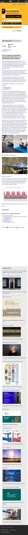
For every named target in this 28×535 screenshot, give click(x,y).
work (3, 95)
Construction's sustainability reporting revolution (12, 507)
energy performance (10, 178)
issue (17, 115)
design (4, 181)
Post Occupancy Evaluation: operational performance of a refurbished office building (14, 63)
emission (9, 180)
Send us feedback (21, 227)
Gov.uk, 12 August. (6, 447)
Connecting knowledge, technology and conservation (12, 361)
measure (22, 115)
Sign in (24, 4)
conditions (9, 87)
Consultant (12, 66)
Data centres (5, 468)
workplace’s (12, 83)
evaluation (4, 115)
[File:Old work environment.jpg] (14, 174)
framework (11, 78)
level (10, 101)
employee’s (8, 109)
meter (17, 203)
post (21, 61)
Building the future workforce (8, 325)
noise (14, 98)
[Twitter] (17, 30)
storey (23, 80)
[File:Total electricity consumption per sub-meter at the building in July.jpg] (14, 201)
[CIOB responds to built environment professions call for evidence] (12, 500)
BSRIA (9, 45)
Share (5, 227)
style (7, 78)
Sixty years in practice (7, 296)
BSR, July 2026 (6, 409)
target (7, 181)
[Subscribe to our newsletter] (11, 17)
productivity (17, 73)
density (20, 123)
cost (15, 181)
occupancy (23, 121)
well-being (23, 73)
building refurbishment (13, 72)
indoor (4, 89)
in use (9, 127)
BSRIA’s (17, 66)
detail (7, 81)
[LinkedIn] (19, 30)
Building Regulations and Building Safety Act (11, 390)
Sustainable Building (6, 66)
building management (19, 182)
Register (20, 4)
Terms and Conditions (5, 532)
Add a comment (12, 227)
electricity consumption (8, 203)
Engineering (5, 70)
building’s (9, 74)
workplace (4, 106)
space (10, 88)
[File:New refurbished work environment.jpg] (14, 152)
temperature (19, 98)
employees (14, 106)
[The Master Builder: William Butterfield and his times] (12, 318)
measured (15, 121)
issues (23, 97)
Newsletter (15, 4)
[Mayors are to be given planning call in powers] (12, 289)
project (13, 70)
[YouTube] (20, 30)
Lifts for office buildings (7, 218)
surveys (7, 91)
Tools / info (16, 23)
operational (13, 74)
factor (6, 121)
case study (5, 77)
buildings (16, 113)
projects (16, 131)
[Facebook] (15, 30)
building (20, 92)
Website (9, 47)
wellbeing (14, 130)
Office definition (6, 219)
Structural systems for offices (9, 222)
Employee (4, 91)
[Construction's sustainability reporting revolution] (12, 519)
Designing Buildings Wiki (15, 213)
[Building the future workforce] (12, 336)
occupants (4, 73)
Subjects (6, 23)
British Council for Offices (8, 215)
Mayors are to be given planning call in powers (11, 276)
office (8, 72)
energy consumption (12, 128)
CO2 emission (18, 178)
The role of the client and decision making (10, 487)
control (3, 184)
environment (17, 83)
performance (18, 74)
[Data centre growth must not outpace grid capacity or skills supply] (12, 481)
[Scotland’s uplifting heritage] (12, 441)
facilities (7, 89)
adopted (16, 78)
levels (9, 110)
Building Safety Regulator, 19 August (9, 342)
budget (14, 133)
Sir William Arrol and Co (7, 428)
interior (4, 88)
